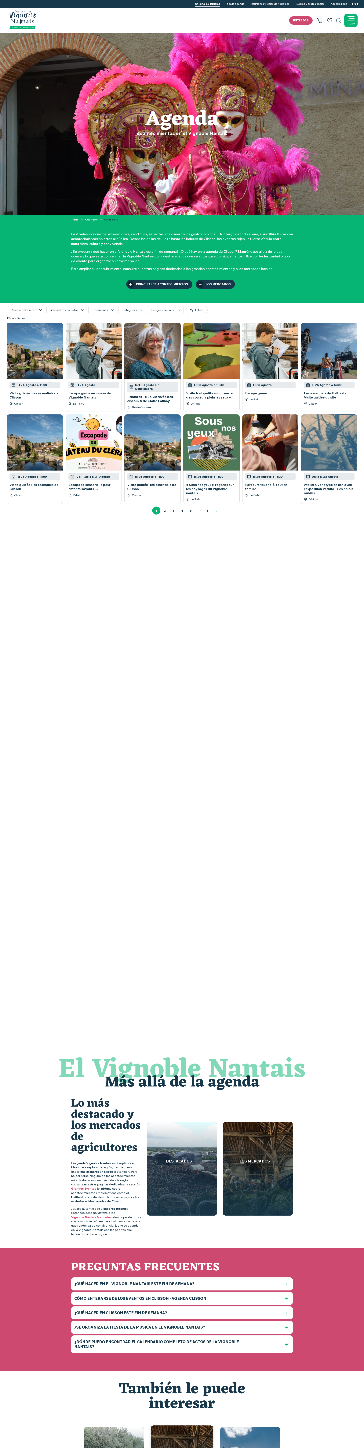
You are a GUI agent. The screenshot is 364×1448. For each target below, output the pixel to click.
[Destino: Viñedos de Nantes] (22, 19)
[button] (338, 20)
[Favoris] (330, 20)
